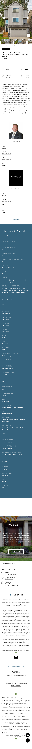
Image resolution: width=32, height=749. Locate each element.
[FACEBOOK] (9, 666)
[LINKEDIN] (18, 666)
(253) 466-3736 (9, 579)
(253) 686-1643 (6, 153)
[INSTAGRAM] (14, 666)
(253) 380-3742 (6, 201)
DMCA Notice (16, 686)
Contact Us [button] (16, 551)
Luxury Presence (20, 675)
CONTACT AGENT (16, 219)
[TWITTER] (22, 666)
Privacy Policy (22, 683)
